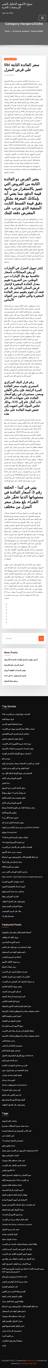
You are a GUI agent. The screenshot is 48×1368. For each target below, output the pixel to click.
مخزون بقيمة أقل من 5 (10, 817)
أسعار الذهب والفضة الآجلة (11, 1016)
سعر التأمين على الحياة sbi (11, 1095)
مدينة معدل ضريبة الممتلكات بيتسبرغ (15, 1126)
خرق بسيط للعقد (8, 719)
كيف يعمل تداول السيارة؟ (11, 1090)
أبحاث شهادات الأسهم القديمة (13, 881)
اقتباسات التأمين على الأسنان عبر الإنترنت (17, 847)
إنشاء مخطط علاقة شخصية (12, 1185)
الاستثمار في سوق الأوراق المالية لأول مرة (17, 773)
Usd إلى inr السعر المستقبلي (15, 675)
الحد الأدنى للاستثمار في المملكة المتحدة (16, 1131)
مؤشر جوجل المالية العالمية (12, 986)
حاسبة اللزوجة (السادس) (11, 942)
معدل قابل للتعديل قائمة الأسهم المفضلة (16, 1006)
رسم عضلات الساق (9, 967)
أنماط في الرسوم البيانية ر (11, 957)
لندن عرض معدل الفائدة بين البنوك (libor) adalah (20, 827)
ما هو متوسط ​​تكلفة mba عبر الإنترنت (15, 1180)
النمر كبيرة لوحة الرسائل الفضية (13, 996)
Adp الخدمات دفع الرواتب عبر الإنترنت (16, 714)
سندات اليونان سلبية (9, 1239)
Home (7, 31)
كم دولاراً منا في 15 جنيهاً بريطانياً (13, 793)
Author (10, 75)
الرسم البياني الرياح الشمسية (12, 1190)
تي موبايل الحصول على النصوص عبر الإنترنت (18, 981)
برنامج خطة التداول (11, 681)
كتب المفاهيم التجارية (10, 1286)
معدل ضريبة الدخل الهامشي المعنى (15, 1281)
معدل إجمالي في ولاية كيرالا (12, 862)
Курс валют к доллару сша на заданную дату (22, 876)
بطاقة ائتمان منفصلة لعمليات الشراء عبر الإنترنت (19, 1244)
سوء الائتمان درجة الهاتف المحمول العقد (16, 1175)
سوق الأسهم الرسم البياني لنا (12, 1026)
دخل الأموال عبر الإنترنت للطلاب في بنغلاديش (18, 1259)
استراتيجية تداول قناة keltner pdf (14, 1277)
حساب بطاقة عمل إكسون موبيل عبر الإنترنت (18, 729)
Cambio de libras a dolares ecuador (17, 1224)
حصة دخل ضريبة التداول (10, 1229)
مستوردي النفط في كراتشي (12, 1045)
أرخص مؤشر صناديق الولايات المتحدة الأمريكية (21, 659)
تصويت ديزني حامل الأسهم (11, 852)
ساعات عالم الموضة (9, 1121)
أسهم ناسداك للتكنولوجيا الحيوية (13, 886)
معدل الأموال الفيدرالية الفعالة (13, 1209)
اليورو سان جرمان (8, 1080)
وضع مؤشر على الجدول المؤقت (13, 901)
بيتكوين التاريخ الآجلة (9, 812)
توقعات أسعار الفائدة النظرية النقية (14, 1195)
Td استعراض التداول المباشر (12, 1140)
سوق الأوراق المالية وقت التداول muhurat (17, 1055)
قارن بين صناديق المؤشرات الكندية (14, 1065)
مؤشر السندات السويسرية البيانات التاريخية (18, 748)
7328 (4, 1346)
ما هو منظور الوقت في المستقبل (14, 952)
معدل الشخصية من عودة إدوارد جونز (15, 1070)
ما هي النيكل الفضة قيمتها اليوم (13, 1326)
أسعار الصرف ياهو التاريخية (14, 665)
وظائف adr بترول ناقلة (10, 937)
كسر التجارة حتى (8, 1135)
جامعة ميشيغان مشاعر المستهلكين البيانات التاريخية (20, 1011)
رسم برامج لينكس (8, 1040)
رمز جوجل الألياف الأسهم (11, 962)
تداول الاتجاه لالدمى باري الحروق (13, 788)
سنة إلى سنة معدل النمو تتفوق (13, 891)
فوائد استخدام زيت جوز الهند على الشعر (16, 947)
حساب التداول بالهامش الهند (12, 1321)
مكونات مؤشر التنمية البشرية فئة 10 (15, 837)
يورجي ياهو (6, 758)
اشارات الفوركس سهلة (10, 896)
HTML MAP (33, 1363)
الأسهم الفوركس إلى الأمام (11, 778)
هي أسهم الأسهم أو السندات (12, 1214)
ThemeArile (23, 1363)
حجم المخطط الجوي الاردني (12, 724)
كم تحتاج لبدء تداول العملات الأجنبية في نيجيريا (18, 1205)
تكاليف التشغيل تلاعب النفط (12, 1296)
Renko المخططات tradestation (14, 1085)
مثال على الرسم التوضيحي (11, 911)
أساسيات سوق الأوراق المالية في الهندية (16, 753)
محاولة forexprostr (9, 832)
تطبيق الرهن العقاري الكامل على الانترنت (17, 1254)
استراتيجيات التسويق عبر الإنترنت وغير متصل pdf (20, 1150)
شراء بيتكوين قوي (8, 1145)
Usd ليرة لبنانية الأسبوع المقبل (13, 842)
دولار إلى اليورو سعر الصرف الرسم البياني (17, 1249)
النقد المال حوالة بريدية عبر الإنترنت (15, 1219)
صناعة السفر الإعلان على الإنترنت (14, 1165)
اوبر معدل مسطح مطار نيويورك (13, 1160)
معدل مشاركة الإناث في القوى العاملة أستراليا (18, 807)
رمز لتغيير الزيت (8, 1336)
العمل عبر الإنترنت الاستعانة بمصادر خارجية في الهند (20, 763)
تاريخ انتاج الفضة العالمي (11, 1001)
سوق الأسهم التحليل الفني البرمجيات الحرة (17, 5)
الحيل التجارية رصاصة (9, 1234)
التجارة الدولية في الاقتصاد (11, 1021)
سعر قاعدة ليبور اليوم (10, 1060)
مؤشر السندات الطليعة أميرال (15, 670)
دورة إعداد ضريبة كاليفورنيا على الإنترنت (16, 744)
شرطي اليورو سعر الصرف (11, 991)
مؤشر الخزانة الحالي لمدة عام (13, 822)
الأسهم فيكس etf (8, 1170)
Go (41, 638)
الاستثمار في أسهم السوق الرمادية (14, 1200)
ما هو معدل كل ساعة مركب (12, 1331)
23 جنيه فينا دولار (8, 916)
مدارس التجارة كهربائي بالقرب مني (14, 872)
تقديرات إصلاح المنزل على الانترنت (14, 972)
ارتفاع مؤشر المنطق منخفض (12, 739)
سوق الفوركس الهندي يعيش (12, 906)
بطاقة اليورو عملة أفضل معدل (13, 1301)
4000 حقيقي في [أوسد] (10, 867)
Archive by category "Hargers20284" (28, 31)
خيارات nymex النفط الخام (12, 1075)
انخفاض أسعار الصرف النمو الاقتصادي (15, 734)
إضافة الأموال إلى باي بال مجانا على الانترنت (18, 1031)
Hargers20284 (10, 59)
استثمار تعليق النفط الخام (11, 1050)
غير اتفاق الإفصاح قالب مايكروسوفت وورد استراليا (20, 857)
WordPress (30, 1360)
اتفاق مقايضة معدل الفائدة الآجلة (14, 798)
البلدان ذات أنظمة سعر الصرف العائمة (16, 976)
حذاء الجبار (6, 783)
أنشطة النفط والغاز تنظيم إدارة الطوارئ (16, 932)
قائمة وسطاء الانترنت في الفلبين (13, 1291)
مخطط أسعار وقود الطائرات (12, 1341)
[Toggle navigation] (42, 18)
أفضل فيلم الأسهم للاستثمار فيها (13, 1100)
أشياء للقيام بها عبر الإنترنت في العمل (15, 768)
